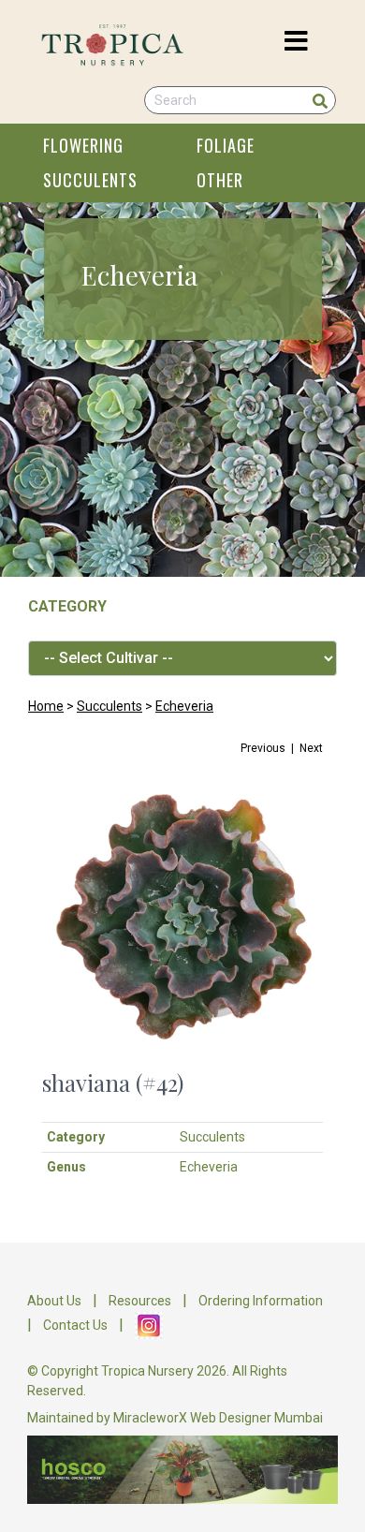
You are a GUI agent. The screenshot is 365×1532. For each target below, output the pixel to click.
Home (46, 706)
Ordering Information (260, 1300)
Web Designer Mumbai (256, 1417)
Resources (140, 1300)
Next (311, 748)
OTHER (220, 180)
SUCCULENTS (90, 180)
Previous (263, 748)
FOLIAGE (226, 145)
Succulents (109, 706)
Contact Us (75, 1325)
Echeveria (184, 706)
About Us (54, 1300)
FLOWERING (83, 145)
